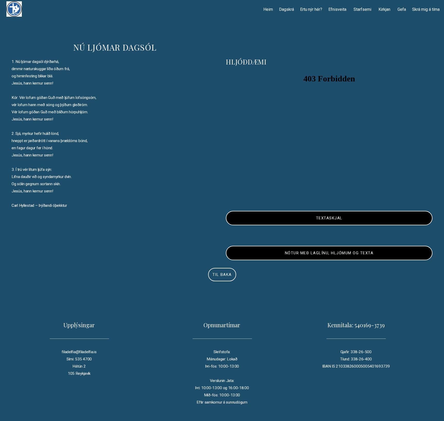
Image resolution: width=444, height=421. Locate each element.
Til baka (222, 274)
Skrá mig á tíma (426, 9)
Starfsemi (363, 9)
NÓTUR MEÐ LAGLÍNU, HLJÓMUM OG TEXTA (329, 253)
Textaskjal (329, 218)
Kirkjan (384, 9)
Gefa (401, 9)
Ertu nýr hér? (311, 9)
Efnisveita (337, 9)
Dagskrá (286, 9)
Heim (268, 9)
